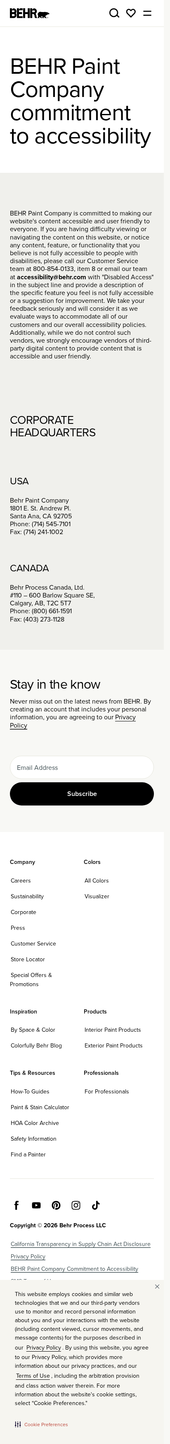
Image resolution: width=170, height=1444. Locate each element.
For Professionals (107, 1091)
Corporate (23, 912)
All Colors (97, 880)
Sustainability (27, 896)
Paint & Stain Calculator (40, 1107)
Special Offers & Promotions (31, 979)
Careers (21, 880)
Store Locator (28, 959)
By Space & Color (33, 1030)
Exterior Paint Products (114, 1045)
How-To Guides (30, 1091)
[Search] (114, 13)
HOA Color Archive (35, 1123)
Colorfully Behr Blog (36, 1045)
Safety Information (34, 1138)
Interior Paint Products (113, 1030)
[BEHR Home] (30, 13)
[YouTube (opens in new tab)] (36, 1205)
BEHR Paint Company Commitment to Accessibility (74, 1269)
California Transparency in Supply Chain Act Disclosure (81, 1244)
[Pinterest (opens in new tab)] (56, 1205)
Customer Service (33, 943)
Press (18, 928)
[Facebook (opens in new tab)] (16, 1205)
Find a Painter (28, 1154)
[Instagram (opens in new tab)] (76, 1205)
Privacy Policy (28, 1256)
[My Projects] (130, 13)
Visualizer (97, 896)
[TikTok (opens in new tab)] (95, 1205)
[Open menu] (147, 13)
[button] (41, 1424)
